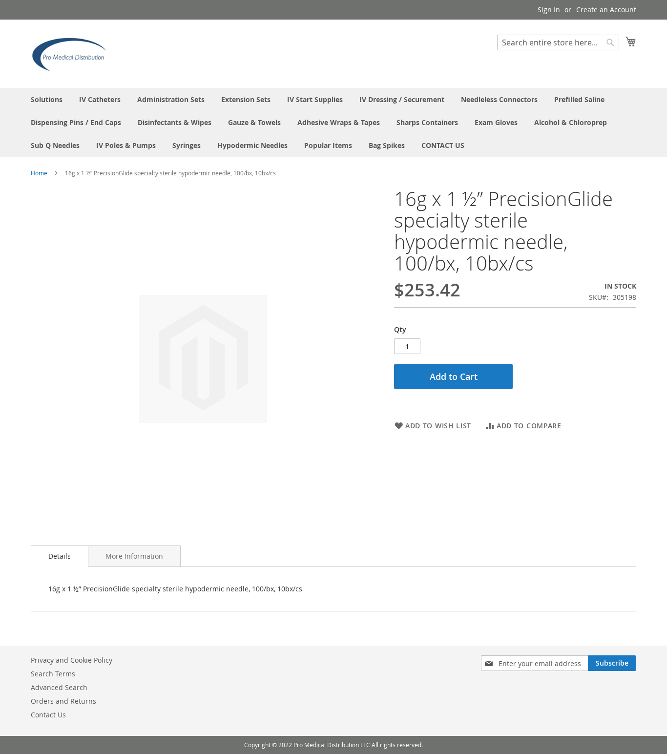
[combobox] (558, 42)
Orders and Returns (63, 701)
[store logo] (72, 53)
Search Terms (53, 673)
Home (39, 173)
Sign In (549, 9)
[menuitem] (46, 99)
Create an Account (606, 9)
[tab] (59, 556)
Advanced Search (59, 687)
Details (59, 556)
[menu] (333, 122)
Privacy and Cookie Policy (71, 660)
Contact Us (48, 714)
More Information (134, 556)
